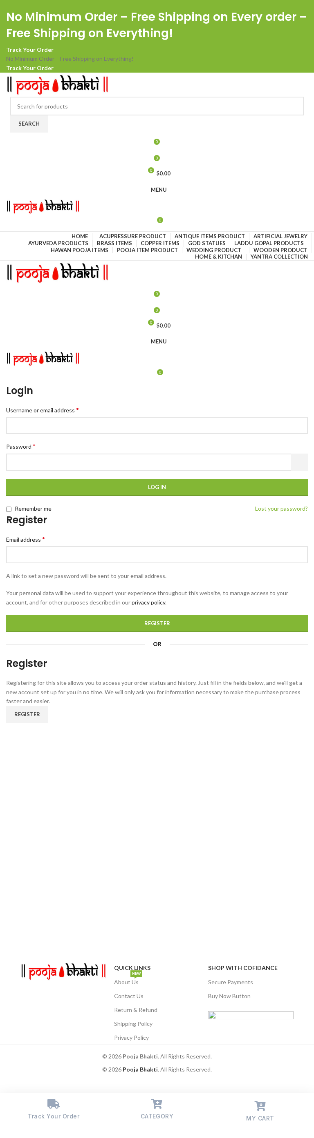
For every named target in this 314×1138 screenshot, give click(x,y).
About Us (127, 980)
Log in (157, 487)
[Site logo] (57, 83)
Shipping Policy (133, 1023)
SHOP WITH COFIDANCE (243, 967)
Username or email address (42, 410)
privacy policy (148, 602)
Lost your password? (281, 508)
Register (157, 623)
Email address (25, 539)
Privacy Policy (131, 1037)
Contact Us (129, 995)
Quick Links (132, 967)
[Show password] (299, 462)
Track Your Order (30, 49)
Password (21, 446)
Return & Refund (135, 1009)
